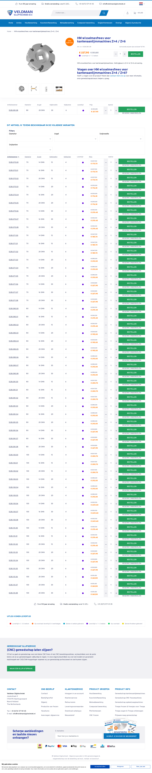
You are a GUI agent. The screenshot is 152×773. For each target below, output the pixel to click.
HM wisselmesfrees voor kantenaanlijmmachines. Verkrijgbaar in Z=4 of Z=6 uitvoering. (109, 63)
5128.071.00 (13, 236)
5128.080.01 (13, 317)
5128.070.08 (13, 227)
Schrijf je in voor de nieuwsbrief (121, 736)
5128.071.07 (13, 292)
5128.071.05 (13, 276)
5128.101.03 (13, 552)
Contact (44, 694)
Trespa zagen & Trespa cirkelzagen (129, 711)
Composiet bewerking (97, 707)
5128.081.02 (13, 398)
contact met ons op (117, 76)
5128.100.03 (13, 479)
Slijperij (44, 702)
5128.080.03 (13, 333)
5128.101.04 (13, 561)
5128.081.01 (13, 390)
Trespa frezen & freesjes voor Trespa (130, 707)
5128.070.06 (13, 211)
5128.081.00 (13, 382)
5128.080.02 (13, 325)
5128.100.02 (13, 471)
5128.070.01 (13, 171)
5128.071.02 (13, 252)
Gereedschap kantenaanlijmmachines (130, 694)
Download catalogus (73, 711)
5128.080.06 (13, 357)
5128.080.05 (13, 349)
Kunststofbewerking (97, 698)
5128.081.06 (13, 431)
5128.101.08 (13, 593)
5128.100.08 (13, 520)
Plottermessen (95, 711)
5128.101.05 (13, 569)
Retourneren (70, 702)
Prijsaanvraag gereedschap (126, 715)
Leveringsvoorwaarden (74, 707)
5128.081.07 (13, 439)
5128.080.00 (13, 309)
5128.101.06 (13, 577)
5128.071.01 (13, 244)
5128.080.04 (14, 341)
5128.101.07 (13, 585)
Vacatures (45, 711)
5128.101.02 (13, 544)
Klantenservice (71, 698)
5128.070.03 (13, 187)
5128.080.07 (13, 366)
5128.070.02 (13, 179)
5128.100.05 (13, 496)
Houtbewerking (95, 694)
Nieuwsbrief (69, 715)
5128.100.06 (13, 504)
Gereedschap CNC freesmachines (128, 698)
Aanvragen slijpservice (50, 715)
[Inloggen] (128, 13)
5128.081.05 (13, 422)
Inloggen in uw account (74, 694)
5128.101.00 (13, 528)
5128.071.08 (13, 301)
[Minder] (116, 54)
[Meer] (125, 54)
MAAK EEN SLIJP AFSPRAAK (21, 669)
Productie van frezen (49, 707)
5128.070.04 (14, 195)
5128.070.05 (13, 203)
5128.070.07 (13, 219)
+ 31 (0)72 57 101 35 (18, 711)
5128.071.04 (13, 268)
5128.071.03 (13, 260)
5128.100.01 (13, 463)
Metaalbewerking (96, 702)
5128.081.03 (13, 406)
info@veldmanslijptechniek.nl (114, 4)
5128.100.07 (13, 512)
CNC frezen (94, 715)
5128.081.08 (13, 110)
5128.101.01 (13, 536)
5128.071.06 (13, 284)
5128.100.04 (13, 487)
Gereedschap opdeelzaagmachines (129, 702)
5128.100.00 (13, 455)
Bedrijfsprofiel (47, 698)
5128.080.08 (13, 374)
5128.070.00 (13, 162)
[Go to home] (20, 13)
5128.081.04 (13, 414)
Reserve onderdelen (131, 113)
